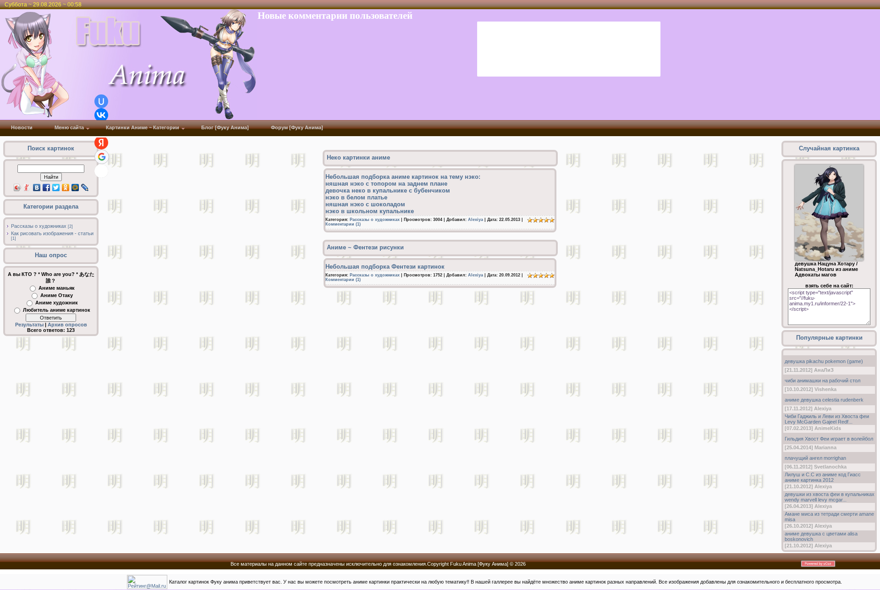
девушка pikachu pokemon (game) (824, 361)
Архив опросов (67, 324)
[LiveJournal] (85, 187)
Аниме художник (56, 302)
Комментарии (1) (343, 224)
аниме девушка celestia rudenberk (824, 400)
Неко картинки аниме (358, 157)
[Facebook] (46, 187)
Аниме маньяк (56, 288)
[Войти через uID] (101, 101)
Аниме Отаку (56, 295)
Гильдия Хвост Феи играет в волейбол (829, 438)
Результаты (29, 324)
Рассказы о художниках (38, 226)
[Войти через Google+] (101, 156)
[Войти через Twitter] (101, 171)
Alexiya (475, 219)
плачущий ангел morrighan (815, 458)
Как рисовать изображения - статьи (52, 233)
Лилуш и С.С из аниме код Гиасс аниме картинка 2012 (823, 477)
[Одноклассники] (66, 187)
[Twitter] (56, 187)
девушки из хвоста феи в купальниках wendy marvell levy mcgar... (829, 496)
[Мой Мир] (75, 187)
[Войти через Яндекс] (101, 142)
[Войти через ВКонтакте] (101, 115)
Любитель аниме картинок (56, 310)
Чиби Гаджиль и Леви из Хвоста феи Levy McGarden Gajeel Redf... (827, 419)
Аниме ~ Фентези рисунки (365, 247)
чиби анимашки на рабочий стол (822, 380)
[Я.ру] (27, 187)
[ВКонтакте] (37, 187)
